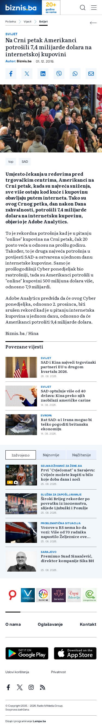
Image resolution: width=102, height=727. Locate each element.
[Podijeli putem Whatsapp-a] (75, 73)
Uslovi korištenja (17, 672)
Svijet (43, 21)
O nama (13, 624)
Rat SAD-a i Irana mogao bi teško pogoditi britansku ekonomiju (66, 424)
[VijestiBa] (28, 595)
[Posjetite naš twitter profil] (20, 687)
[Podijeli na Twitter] (26, 73)
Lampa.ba (39, 721)
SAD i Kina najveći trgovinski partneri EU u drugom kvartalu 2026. (68, 367)
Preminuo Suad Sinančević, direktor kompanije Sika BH (67, 558)
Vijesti (28, 21)
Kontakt (88, 624)
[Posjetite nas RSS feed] (42, 687)
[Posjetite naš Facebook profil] (8, 687)
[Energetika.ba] (89, 595)
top (10, 161)
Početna (10, 21)
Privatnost (58, 672)
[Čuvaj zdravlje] (74, 595)
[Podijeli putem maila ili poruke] (91, 73)
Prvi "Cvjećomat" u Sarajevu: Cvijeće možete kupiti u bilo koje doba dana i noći (68, 474)
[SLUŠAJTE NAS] (43, 595)
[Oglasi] (12, 595)
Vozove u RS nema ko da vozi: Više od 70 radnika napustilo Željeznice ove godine (64, 532)
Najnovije (51, 454)
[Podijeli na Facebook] (10, 73)
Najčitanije (81, 454)
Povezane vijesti (24, 346)
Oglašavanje (50, 624)
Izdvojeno (21, 455)
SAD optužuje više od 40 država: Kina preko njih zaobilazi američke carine (66, 395)
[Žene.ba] (59, 595)
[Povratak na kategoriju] (93, 22)
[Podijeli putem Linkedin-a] (43, 73)
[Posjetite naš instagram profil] (31, 687)
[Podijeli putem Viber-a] (59, 73)
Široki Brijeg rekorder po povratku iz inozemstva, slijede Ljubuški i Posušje (65, 503)
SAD (25, 161)
